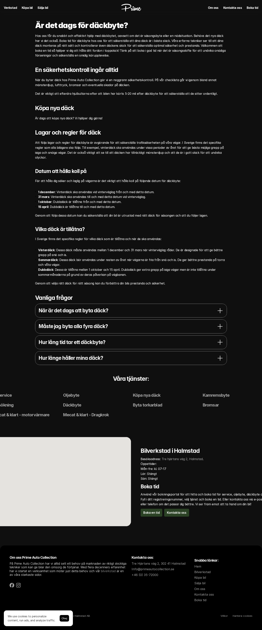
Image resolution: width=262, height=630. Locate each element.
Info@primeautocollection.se (153, 569)
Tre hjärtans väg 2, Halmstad (182, 459)
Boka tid (252, 8)
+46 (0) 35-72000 (145, 575)
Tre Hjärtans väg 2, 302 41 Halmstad (158, 563)
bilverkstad (108, 571)
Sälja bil (42, 8)
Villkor (224, 615)
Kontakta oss (232, 8)
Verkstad (10, 8)
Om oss (213, 8)
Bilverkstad (202, 572)
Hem (197, 566)
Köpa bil (27, 8)
